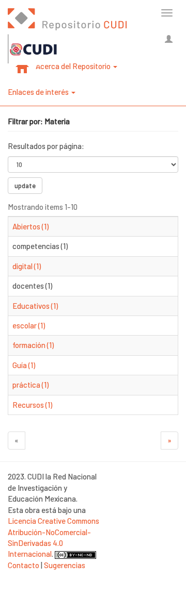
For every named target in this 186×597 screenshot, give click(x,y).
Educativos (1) (35, 305)
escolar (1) (28, 325)
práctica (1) (30, 384)
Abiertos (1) (30, 226)
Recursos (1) (32, 404)
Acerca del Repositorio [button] (74, 66)
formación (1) (33, 345)
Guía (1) (23, 365)
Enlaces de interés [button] (39, 91)
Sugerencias (64, 565)
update (25, 185)
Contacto (23, 565)
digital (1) (26, 266)
